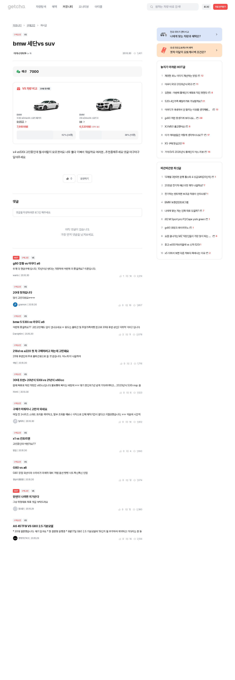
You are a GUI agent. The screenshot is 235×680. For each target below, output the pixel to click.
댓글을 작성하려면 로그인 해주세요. (33, 212)
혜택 (54, 6)
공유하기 (84, 178)
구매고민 (31, 25)
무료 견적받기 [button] (220, 7)
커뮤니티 (68, 6)
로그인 (206, 7)
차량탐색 (41, 6)
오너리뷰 (84, 6)
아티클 (98, 6)
